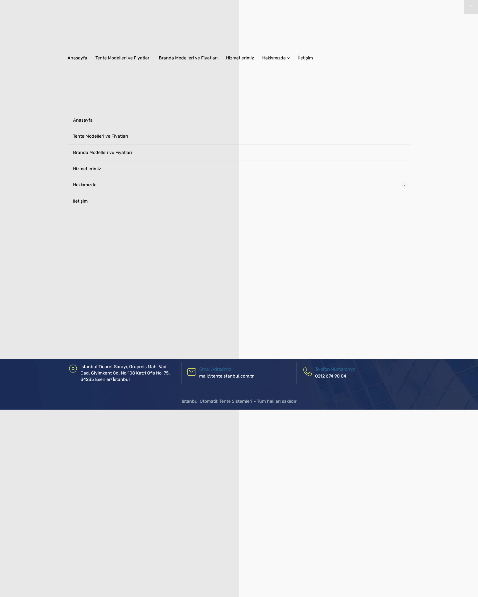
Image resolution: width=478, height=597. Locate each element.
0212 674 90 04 (330, 376)
